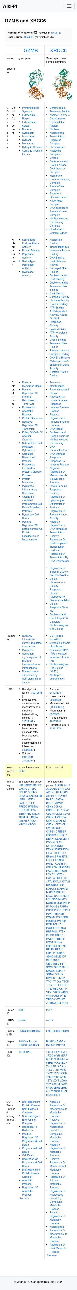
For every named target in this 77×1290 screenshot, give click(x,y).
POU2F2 (51, 928)
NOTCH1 (51, 903)
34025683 (27, 750)
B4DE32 (61, 1041)
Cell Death (28, 1155)
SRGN (35, 813)
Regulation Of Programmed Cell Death (32, 1162)
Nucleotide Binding (56, 241)
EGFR (58, 849)
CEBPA (61, 817)
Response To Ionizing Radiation (60, 462)
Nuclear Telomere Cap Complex (60, 116)
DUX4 (58, 842)
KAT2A (57, 881)
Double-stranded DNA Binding (59, 277)
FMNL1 (50, 863)
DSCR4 (50, 842)
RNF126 (50, 946)
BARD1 (50, 799)
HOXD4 (50, 878)
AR (57, 792)
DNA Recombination (58, 448)
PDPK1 (66, 910)
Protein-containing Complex (60, 181)
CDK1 (58, 813)
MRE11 (60, 892)
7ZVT (56, 1080)
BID (21, 785)
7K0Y (64, 1062)
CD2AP (23, 792)
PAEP (66, 903)
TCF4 (49, 985)
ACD (49, 788)
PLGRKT (51, 921)
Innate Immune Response (58, 487)
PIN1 (65, 917)
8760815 (55, 32)
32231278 (55, 728)
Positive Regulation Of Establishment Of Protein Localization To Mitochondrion (32, 530)
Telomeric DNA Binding (58, 345)
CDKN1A (51, 817)
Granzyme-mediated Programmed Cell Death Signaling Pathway (32, 504)
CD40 (66, 810)
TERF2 (57, 985)
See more (24, 1198)
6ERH (57, 1059)
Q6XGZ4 (34, 1045)
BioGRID (29, 37)
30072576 (36, 692)
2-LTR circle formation (56, 637)
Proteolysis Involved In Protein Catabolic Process (32, 469)
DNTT (65, 838)
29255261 (55, 714)
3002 (21, 1010)
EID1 (66, 849)
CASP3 (28, 785)
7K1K (56, 1066)
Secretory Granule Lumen (58, 195)
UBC (55, 988)
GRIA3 (30, 796)
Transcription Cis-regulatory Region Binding (60, 250)
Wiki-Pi (9, 6)
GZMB (31, 50)
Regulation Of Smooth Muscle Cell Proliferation (59, 571)
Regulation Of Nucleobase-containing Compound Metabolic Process (57, 1200)
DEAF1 (50, 838)
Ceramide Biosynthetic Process (29, 457)
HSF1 (58, 878)
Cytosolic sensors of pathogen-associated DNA (60, 646)
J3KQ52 (23, 1041)
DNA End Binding (60, 357)
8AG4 (57, 1084)
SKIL (65, 967)
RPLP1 (50, 949)
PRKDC (23, 806)
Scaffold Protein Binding (59, 373)
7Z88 (63, 1077)
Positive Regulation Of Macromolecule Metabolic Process (58, 1166)
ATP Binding (57, 307)
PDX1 (49, 913)
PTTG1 (50, 935)
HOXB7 (50, 874)
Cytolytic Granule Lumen (32, 152)
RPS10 (59, 949)
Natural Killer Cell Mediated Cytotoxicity (32, 446)
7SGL (57, 1073)
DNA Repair (56, 429)
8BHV (64, 1087)
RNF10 (58, 942)
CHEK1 (50, 824)
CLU (64, 824)
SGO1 (49, 967)
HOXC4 (59, 874)
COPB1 (50, 831)
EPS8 (58, 856)
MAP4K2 (62, 888)
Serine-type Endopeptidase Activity (30, 243)
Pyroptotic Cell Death (30, 516)
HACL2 (50, 871)
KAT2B (66, 881)
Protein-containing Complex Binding (60, 352)
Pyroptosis (28, 650)
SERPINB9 (25, 813)
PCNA (49, 910)
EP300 (50, 856)
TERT (65, 985)
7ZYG (49, 1084)
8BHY (49, 1091)
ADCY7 (56, 788)
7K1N (63, 1066)
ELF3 (63, 853)
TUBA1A (24, 817)
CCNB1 (50, 810)
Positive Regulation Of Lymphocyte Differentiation (57, 498)
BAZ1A (59, 799)
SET (62, 963)
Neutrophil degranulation (57, 676)
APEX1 (50, 792)
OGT (59, 903)
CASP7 (37, 785)
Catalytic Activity (59, 297)
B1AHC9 (51, 1041)
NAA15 (58, 896)
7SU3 (64, 1073)
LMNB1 (30, 799)
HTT (65, 878)
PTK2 (22, 810)
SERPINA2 (52, 960)
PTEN (61, 931)
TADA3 (57, 981)
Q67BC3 (23, 1045)
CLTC (58, 824)
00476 (22, 1020)
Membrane (28, 143)
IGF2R (38, 796)
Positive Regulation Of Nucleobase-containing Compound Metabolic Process (57, 1130)
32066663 (56, 707)
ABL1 (67, 785)
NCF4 (66, 896)
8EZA (64, 1091)
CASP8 (23, 788)
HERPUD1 (61, 871)
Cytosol (26, 140)
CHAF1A (61, 821)
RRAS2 (50, 953)
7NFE (49, 1073)
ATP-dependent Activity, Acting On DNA (58, 314)
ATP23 (50, 796)
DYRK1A (51, 846)
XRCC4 (32, 821)
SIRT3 (57, 967)
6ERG (49, 1059)
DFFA (22, 796)
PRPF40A (52, 931)
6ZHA (64, 1059)
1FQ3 (22, 1052)
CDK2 (66, 813)
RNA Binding (57, 293)
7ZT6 (49, 1080)
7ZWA (63, 1080)
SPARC (50, 978)
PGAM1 (50, 917)
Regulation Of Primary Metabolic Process (57, 1182)
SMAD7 (60, 971)
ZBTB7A (51, 1003)
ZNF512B (62, 1003)
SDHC (49, 956)
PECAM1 (59, 913)
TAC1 (49, 981)
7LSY (49, 1070)
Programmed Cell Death (32, 1150)
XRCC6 (58, 50)
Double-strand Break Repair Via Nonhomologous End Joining (59, 437)
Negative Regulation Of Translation (30, 425)
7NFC (62, 1070)
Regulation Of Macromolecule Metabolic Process (58, 1235)
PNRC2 (61, 921)
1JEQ (49, 1052)
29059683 (55, 700)
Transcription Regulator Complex (57, 139)
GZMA (57, 867)
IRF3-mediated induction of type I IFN (60, 657)
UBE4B (23, 821)
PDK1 (57, 910)
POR (49, 924)
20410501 (27, 757)
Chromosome (57, 147)
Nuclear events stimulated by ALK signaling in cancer (31, 676)
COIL (59, 828)
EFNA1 (50, 849)
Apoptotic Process (27, 412)
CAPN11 (58, 803)
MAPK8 (50, 892)
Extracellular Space (29, 123)
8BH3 (57, 1087)
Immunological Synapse (30, 109)
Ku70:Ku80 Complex (56, 202)
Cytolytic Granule (32, 147)
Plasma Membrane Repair (32, 384)
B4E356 (50, 1045)
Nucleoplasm (57, 133)
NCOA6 (56, 899)
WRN (63, 996)
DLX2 (58, 838)
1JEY (57, 1052)
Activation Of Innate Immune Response (58, 400)
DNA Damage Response (57, 455)
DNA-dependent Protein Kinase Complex (59, 211)
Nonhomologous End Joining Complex (59, 221)
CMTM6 (50, 828)
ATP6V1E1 (61, 796)
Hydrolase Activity (28, 273)
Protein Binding (30, 250)
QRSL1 (59, 935)
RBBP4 (59, 938)
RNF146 (61, 946)
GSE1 (49, 867)
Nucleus (26, 129)
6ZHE (49, 1062)
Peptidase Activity (28, 255)
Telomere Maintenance (57, 384)
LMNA (22, 799)
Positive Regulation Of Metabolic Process (57, 1217)
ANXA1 (66, 788)
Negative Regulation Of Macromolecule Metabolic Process (58, 1109)
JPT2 (49, 881)
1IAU (28, 1052)
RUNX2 (59, 953)
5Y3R (57, 1055)
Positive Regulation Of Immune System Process (59, 419)
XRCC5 (23, 824)
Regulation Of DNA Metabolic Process (58, 1248)
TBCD (65, 981)
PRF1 (31, 803)
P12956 (60, 1045)
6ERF (64, 1055)
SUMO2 (60, 978)
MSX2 (49, 896)
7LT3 (56, 1070)
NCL (48, 899)
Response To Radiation (29, 1128)
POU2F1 (57, 924)
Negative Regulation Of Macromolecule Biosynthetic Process (58, 475)
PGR (59, 917)
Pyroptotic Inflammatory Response (29, 489)
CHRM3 (32, 792)
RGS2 (49, 942)
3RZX (49, 1055)
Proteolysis (28, 407)
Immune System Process (59, 409)
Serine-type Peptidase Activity (28, 264)
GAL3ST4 (61, 863)
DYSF (60, 846)
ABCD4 (59, 785)
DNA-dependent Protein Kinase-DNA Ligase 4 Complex (59, 166)
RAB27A (31, 810)
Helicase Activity (59, 300)
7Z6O (49, 1077)
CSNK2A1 (52, 835)
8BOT (57, 1091)
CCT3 (58, 810)
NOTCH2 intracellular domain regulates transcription (32, 641)
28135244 (55, 721)
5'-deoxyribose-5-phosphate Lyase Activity (59, 364)
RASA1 (50, 938)
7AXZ (57, 1062)
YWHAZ (60, 999)
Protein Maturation (28, 480)
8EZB (49, 1095)
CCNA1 (58, 806)
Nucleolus (55, 150)
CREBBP (61, 831)
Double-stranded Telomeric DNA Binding (59, 286)
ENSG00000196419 (57, 1031)
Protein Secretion (32, 418)
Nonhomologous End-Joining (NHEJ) (59, 667)
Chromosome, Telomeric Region (59, 109)
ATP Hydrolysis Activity (59, 334)
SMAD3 (50, 971)
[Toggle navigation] (69, 6)
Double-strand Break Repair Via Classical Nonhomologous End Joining (59, 621)
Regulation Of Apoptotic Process (30, 1190)
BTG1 (49, 803)
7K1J (49, 1066)
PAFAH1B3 (52, 906)
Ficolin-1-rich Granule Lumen (58, 231)
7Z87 (56, 1077)
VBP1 (56, 992)
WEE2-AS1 (52, 996)
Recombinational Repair (59, 391)
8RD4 (57, 1095)
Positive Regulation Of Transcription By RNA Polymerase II (59, 557)
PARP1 (23, 803)
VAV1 (49, 992)
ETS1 (65, 856)
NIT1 (64, 899)
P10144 (33, 1041)
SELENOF (60, 956)
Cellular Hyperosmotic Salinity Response (58, 584)
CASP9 (32, 788)
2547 (49, 1010)
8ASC (49, 1087)
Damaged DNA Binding (58, 270)
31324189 (27, 721)
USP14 (63, 988)
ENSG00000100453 (30, 1031)
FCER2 (50, 860)
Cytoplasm (28, 133)
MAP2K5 (51, 888)
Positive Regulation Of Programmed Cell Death (32, 1139)
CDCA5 (50, 813)
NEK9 (22, 771)
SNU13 (59, 974)
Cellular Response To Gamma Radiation (60, 596)
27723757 (27, 760)
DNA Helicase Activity (58, 262)
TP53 (49, 988)
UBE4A (33, 817)
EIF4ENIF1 (52, 853)
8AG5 (64, 1084)
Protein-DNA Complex (57, 188)
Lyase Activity (58, 329)
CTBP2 (63, 835)
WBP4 (64, 992)
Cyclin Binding (58, 339)
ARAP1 (64, 792)
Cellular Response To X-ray (59, 607)
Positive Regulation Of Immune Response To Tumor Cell (30, 396)
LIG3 (61, 885)
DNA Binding (57, 257)
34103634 (55, 692)
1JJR (64, 1052)
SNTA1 (50, 974)
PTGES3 (33, 806)
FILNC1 (59, 860)
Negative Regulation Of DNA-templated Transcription (58, 527)
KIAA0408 (52, 885)
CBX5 (49, 806)
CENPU (50, 821)
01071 (49, 1020)
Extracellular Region (29, 116)
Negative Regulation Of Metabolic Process (57, 1150)
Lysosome (28, 136)
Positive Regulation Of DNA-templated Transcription (58, 541)
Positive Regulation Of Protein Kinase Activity (58, 512)
